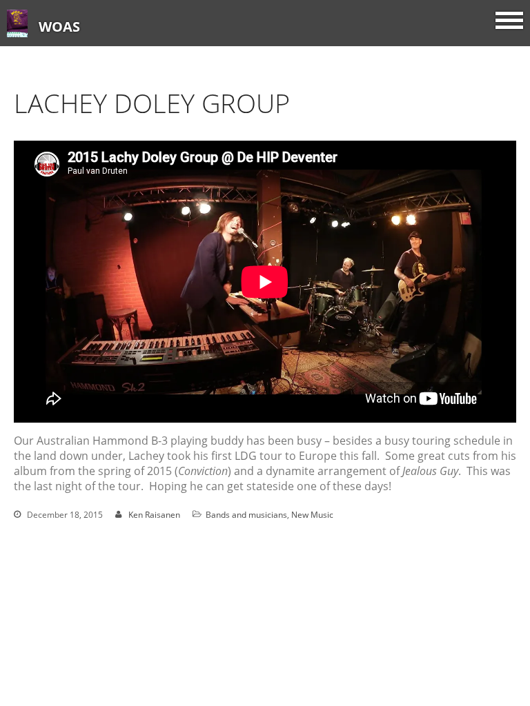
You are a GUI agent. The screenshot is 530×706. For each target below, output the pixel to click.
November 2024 (416, 677)
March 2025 (407, 601)
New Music (312, 515)
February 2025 (413, 620)
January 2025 (410, 639)
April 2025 (404, 582)
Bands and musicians (246, 515)
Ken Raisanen (154, 515)
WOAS (59, 26)
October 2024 (411, 695)
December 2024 (416, 658)
